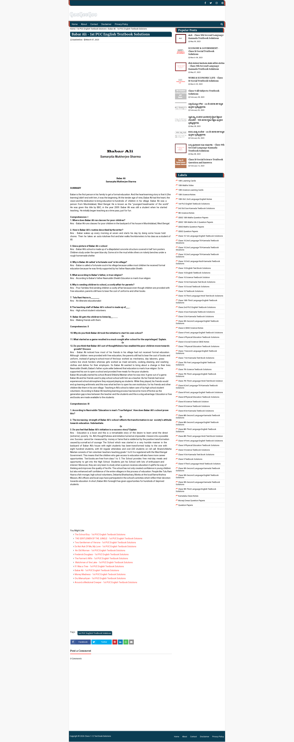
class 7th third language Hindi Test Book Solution (200, 381)
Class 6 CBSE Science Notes (190, 328)
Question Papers (185, 505)
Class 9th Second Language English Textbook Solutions (197, 476)
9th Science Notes (186, 213)
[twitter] (211, 3)
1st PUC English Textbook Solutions (92, 29)
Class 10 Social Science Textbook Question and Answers (205, 161)
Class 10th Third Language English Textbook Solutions (196, 301)
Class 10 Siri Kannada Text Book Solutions (196, 282)
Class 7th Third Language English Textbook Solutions (196, 375)
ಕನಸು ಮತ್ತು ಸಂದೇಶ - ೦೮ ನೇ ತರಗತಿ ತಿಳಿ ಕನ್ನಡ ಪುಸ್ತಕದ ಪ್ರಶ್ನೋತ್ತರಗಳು (206, 133)
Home (72, 29)
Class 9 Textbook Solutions (190, 459)
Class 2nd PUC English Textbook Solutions (197, 307)
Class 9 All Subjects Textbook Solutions (203, 92)
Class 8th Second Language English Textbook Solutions (197, 423)
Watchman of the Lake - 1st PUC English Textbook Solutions (104, 562)
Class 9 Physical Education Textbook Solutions (198, 445)
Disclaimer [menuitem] (106, 24)
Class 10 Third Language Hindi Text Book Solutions (200, 296)
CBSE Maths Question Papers (191, 227)
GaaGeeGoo (77, 40)
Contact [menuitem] (94, 24)
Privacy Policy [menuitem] (121, 24)
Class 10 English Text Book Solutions (194, 268)
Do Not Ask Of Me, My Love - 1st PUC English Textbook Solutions (105, 546)
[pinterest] (222, 3)
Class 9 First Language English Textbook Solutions (200, 441)
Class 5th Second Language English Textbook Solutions (197, 322)
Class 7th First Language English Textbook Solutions (196, 363)
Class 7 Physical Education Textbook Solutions (198, 346)
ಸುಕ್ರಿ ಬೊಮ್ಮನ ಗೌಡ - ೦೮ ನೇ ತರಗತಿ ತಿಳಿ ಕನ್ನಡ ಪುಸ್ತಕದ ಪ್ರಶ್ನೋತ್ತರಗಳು (205, 105)
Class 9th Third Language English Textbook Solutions (196, 490)
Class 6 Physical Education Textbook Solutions (198, 337)
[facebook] (205, 3)
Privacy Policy (218, 737)
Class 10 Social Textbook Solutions (193, 286)
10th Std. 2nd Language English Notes (195, 199)
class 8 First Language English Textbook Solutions (200, 392)
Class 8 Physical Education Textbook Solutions (198, 397)
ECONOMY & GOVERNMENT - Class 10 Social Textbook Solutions (203, 51)
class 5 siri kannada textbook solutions (196, 316)
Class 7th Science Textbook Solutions (194, 369)
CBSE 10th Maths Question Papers (193, 217)
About (184, 737)
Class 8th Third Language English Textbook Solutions (196, 430)
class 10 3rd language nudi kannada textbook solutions (198, 262)
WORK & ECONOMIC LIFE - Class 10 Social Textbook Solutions (205, 79)
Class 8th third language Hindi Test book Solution (200, 436)
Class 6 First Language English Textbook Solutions (200, 332)
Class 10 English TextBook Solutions (194, 273)
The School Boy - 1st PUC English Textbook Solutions (100, 534)
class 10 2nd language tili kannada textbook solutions (197, 255)
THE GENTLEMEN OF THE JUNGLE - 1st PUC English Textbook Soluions (108, 538)
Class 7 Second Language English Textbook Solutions (196, 352)
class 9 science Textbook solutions (194, 450)
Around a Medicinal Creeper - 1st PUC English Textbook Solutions (106, 582)
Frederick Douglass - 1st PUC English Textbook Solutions (102, 554)
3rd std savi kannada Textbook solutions (196, 208)
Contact (193, 737)
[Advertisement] (121, 63)
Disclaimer (204, 737)
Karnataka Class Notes (188, 496)
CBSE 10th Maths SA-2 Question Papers (195, 222)
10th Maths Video (186, 185)
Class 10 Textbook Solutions (190, 291)
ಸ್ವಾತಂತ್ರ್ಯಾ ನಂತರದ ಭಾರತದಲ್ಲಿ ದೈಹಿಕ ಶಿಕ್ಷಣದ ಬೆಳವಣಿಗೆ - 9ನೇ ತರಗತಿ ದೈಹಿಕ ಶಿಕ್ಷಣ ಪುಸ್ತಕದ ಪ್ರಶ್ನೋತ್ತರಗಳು (205, 120)
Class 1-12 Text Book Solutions (98, 736)
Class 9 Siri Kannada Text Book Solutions (196, 454)
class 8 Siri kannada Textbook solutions (196, 411)
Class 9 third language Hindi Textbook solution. (199, 464)
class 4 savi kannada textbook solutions (196, 312)
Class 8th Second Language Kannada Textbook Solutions (198, 416)
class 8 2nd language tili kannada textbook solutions (197, 386)
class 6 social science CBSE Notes (193, 342)
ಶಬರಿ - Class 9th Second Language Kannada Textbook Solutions (206, 37)
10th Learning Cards (187, 181)
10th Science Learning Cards (190, 190)
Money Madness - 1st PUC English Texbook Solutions (100, 574)
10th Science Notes (186, 194)
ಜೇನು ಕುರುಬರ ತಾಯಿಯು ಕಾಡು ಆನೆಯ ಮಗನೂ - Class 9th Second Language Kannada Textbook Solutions (206, 66)
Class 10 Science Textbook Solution (194, 277)
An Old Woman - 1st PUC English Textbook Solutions (100, 550)
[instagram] (217, 3)
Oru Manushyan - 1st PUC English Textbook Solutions (100, 578)
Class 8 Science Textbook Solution (193, 401)
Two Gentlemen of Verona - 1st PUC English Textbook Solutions (105, 542)
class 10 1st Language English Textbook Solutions (200, 236)
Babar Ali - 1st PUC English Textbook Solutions (97, 570)
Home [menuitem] (75, 24)
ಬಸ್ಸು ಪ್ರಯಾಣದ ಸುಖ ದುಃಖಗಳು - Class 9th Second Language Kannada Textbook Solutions (206, 148)
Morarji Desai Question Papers (191, 500)
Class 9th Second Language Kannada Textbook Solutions (198, 469)
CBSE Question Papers (188, 231)
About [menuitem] (84, 24)
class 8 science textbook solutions (194, 406)
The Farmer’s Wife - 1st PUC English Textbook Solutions (101, 558)
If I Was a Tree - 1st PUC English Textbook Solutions (99, 566)
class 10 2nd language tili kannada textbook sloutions (197, 241)
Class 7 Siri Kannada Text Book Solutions (196, 358)
